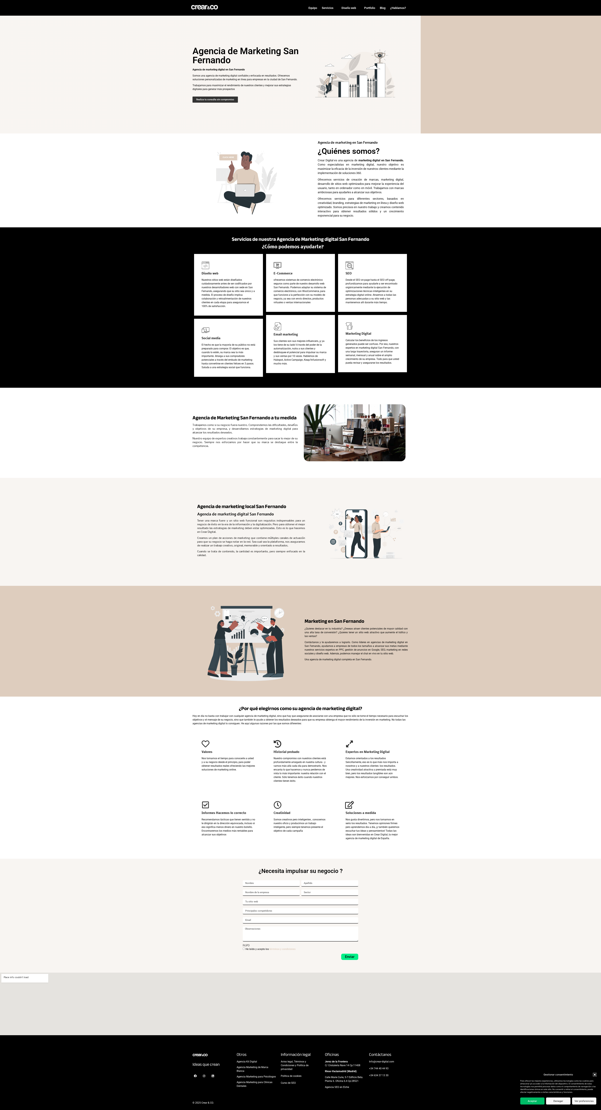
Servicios (327, 8)
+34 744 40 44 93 (378, 1068)
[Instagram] (204, 1076)
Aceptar (532, 1101)
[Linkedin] (213, 1076)
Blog (382, 8)
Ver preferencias (584, 1101)
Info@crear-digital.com (381, 1061)
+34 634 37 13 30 (378, 1075)
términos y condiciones (282, 948)
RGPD (246, 945)
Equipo (312, 8)
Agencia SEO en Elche (337, 1087)
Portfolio (369, 8)
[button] (594, 1074)
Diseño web (349, 8)
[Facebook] (195, 1076)
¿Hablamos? (398, 8)
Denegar (558, 1101)
